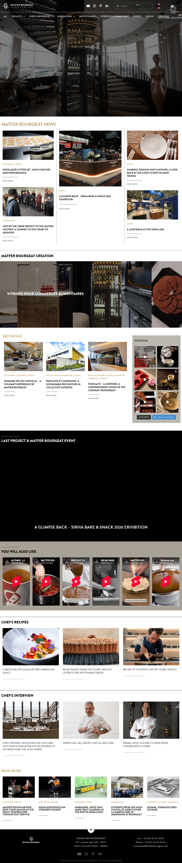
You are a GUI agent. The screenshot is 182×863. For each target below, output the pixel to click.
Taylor (149, 16)
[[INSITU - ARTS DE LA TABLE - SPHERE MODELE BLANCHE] (167, 356)
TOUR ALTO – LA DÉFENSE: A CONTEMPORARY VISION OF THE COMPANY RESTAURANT (106, 387)
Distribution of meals (157, 802)
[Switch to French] (158, 4)
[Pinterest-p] (100, 6)
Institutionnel (87, 16)
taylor (89, 802)
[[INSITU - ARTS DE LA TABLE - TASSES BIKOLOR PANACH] (167, 379)
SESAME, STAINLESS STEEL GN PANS (162, 808)
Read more (8, 181)
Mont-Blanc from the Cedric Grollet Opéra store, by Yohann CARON (87, 671)
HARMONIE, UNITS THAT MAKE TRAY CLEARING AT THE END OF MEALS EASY (89, 809)
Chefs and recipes (39, 16)
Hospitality (21, 375)
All (5, 16)
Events (137, 16)
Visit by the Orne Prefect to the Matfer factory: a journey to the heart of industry (28, 229)
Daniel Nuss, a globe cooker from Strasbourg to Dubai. (145, 744)
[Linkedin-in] (106, 6)
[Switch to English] (158, 8)
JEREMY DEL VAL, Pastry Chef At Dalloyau (88, 743)
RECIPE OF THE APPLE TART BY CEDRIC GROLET (150, 669)
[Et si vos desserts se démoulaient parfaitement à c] (145, 379)
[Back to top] (91, 829)
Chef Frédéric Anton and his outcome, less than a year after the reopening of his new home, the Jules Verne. (29, 746)
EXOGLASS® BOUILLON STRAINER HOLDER (52, 808)
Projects (17, 16)
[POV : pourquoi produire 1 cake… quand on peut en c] (145, 402)
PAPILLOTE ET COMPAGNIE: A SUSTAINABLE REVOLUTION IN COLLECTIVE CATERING (63, 384)
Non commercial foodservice (59, 375)
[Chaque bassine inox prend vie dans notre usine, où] (167, 402)
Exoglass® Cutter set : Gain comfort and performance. (26, 171)
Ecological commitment (114, 16)
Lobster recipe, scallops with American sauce (28, 671)
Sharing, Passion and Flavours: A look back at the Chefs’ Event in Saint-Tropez (152, 173)
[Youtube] (88, 6)
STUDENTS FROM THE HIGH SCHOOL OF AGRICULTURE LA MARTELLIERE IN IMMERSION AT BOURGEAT (126, 810)
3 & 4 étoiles (9, 375)
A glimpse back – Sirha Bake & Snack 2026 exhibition (85, 197)
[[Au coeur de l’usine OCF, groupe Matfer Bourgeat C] (145, 356)
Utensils (18, 164)
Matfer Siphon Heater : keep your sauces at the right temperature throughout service (18, 810)
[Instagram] (94, 6)
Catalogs (163, 16)
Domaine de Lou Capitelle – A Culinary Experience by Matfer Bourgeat (22, 384)
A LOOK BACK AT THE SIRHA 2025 (145, 229)
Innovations (64, 16)
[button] (172, 6)
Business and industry (98, 375)
